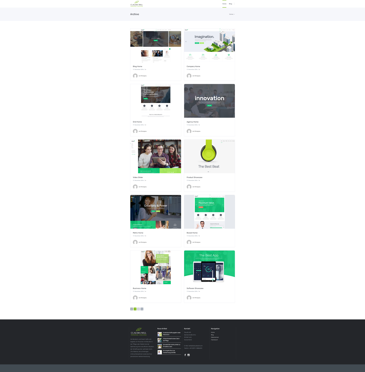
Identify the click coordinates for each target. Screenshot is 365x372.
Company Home (193, 66)
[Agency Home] (209, 101)
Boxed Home (192, 233)
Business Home (139, 288)
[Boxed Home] (209, 212)
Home (231, 14)
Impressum (214, 340)
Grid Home (137, 122)
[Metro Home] (155, 212)
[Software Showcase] (209, 267)
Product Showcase (194, 177)
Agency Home (192, 122)
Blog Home (137, 66)
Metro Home (138, 233)
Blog (212, 335)
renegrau (144, 76)
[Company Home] (209, 45)
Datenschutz (215, 337)
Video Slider (138, 177)
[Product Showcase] (209, 156)
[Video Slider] (155, 156)
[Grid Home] (155, 101)
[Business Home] (155, 267)
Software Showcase (195, 288)
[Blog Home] (155, 45)
